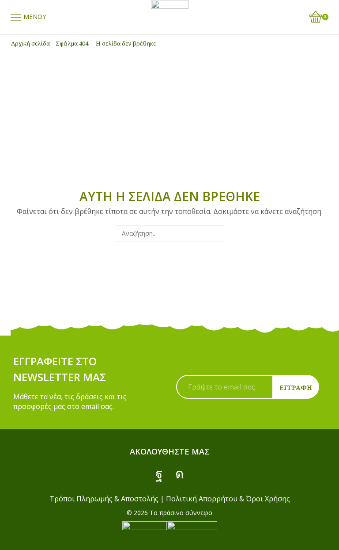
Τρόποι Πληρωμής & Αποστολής (103, 499)
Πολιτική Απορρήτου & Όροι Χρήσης (228, 499)
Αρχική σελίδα (30, 43)
